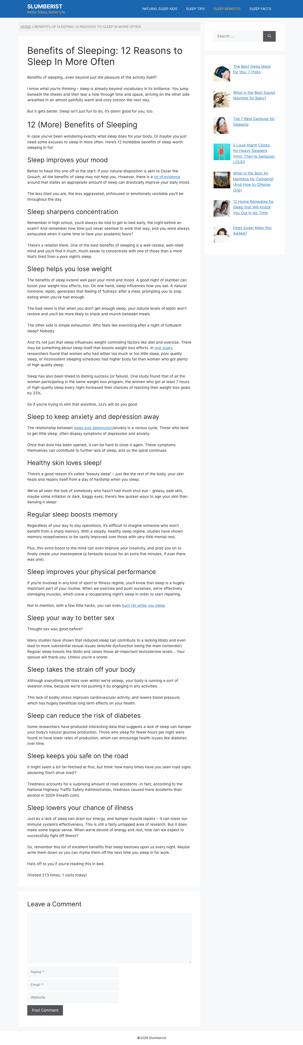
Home (26, 27)
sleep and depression (93, 428)
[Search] (269, 36)
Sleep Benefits (227, 9)
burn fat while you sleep (143, 605)
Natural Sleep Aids (159, 9)
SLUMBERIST (45, 6)
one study (163, 348)
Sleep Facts (260, 9)
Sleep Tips (195, 9)
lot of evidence (167, 177)
